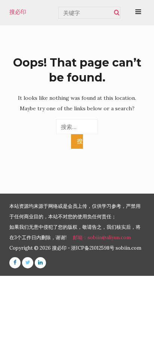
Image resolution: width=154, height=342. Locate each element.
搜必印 (17, 12)
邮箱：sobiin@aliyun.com (102, 237)
